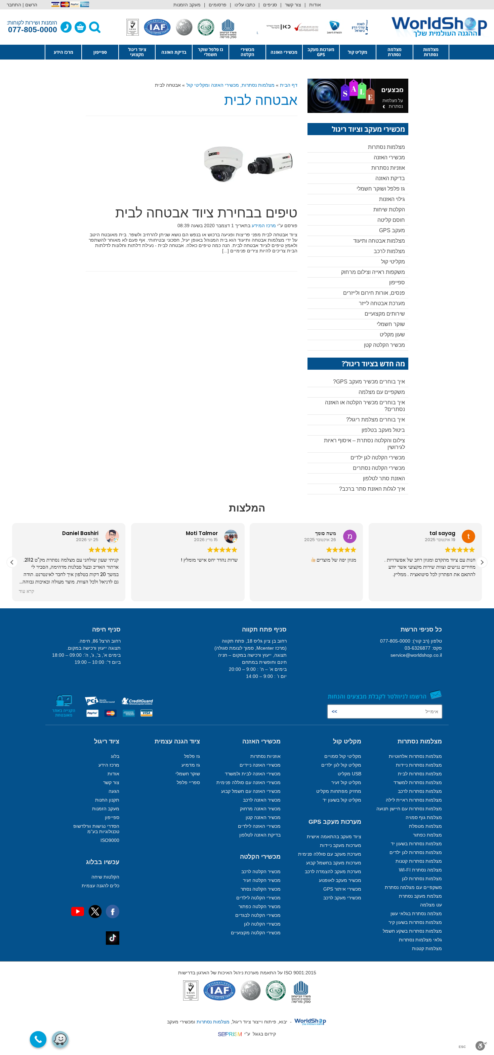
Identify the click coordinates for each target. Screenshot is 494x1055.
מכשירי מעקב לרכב (342, 897)
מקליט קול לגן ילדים (341, 765)
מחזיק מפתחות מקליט (338, 791)
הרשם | (30, 4)
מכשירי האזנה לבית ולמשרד (253, 773)
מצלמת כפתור (427, 835)
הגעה (114, 791)
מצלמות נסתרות (431, 51)
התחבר (14, 4)
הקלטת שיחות (389, 209)
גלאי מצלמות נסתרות (420, 939)
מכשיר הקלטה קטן (384, 345)
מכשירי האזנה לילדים (259, 826)
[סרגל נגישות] (481, 1046)
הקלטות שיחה (105, 877)
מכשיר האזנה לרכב (262, 800)
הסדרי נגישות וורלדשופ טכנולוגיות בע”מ (96, 828)
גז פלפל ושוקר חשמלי (381, 189)
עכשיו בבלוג (102, 862)
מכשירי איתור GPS (342, 889)
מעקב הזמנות (187, 4)
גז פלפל (192, 756)
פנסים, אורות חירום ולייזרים (374, 293)
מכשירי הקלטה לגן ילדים (378, 457)
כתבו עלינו (245, 4)
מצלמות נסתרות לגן (422, 878)
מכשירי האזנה (284, 52)
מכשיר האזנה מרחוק (260, 808)
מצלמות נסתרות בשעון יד (416, 843)
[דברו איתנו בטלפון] (66, 27)
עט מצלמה (431, 904)
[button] (482, 562)
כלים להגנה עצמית (100, 885)
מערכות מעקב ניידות (340, 845)
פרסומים (218, 4)
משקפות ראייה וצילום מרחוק (373, 272)
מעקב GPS (392, 230)
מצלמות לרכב (389, 251)
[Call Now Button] (38, 1039)
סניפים (270, 4)
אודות (315, 4)
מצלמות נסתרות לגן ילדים (415, 852)
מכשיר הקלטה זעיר (262, 880)
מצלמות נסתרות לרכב (420, 791)
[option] (353, 27)
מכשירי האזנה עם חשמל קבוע (251, 791)
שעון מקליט (392, 334)
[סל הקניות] (80, 27)
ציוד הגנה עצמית (177, 741)
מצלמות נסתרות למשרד (418, 782)
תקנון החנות (107, 800)
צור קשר (293, 4)
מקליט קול (357, 52)
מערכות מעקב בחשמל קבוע (333, 862)
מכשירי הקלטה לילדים (258, 897)
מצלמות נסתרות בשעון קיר (415, 922)
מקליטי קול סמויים (342, 756)
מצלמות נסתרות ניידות (419, 765)
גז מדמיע (190, 765)
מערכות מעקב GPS (320, 51)
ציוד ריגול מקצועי (137, 51)
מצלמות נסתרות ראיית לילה (414, 800)
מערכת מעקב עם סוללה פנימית (329, 854)
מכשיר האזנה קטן (263, 817)
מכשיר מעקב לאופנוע (340, 880)
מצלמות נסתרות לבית (420, 773)
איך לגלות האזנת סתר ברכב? (372, 489)
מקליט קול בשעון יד (342, 800)
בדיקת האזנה (174, 52)
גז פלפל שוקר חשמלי (210, 51)
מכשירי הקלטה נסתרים (379, 468)
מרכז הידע (63, 52)
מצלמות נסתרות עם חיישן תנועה (409, 808)
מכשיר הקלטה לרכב (261, 871)
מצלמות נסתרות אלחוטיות (415, 756)
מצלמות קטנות (427, 948)
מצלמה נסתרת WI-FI (420, 870)
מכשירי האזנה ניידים (260, 765)
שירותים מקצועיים (385, 314)
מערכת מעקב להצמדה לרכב (333, 871)
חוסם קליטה (391, 220)
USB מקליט (349, 773)
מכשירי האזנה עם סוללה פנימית (248, 782)
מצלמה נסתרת (394, 51)
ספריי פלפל (188, 782)
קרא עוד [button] (26, 592)
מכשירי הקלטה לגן (262, 924)
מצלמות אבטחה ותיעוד (379, 241)
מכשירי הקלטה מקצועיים (256, 932)
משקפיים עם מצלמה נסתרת (413, 887)
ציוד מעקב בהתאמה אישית (334, 836)
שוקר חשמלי (391, 324)
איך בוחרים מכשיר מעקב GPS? (369, 381)
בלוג (115, 756)
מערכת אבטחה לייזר (382, 303)
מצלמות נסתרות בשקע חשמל (412, 931)
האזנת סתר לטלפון (384, 478)
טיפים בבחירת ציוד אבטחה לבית (206, 212)
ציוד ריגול (106, 741)
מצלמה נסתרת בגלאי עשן (416, 913)
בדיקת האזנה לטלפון (260, 835)
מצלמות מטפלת (425, 826)
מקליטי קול (393, 262)
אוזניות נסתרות (388, 168)
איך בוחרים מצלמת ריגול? (375, 419)
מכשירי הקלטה (247, 51)
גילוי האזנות (392, 199)
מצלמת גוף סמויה (424, 817)
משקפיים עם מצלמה (382, 392)
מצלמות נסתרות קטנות (419, 861)
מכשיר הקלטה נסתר (261, 889)
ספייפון (100, 52)
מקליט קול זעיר (346, 782)
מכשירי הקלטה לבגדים (258, 915)
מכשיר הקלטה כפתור (260, 906)
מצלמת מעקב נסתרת (420, 896)
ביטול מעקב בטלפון (383, 430)
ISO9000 (109, 840)
